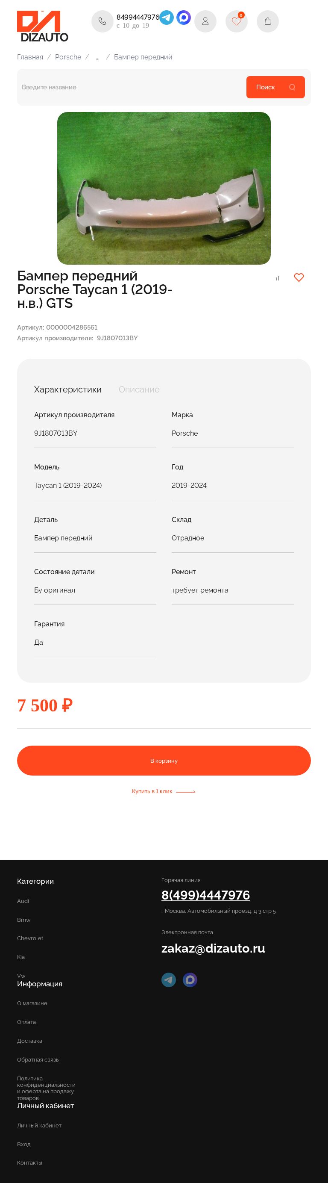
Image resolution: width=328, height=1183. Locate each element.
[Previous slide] (73, 188)
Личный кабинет (39, 1125)
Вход (24, 1144)
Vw (21, 976)
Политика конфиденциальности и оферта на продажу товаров (46, 1088)
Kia (21, 957)
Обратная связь (38, 1059)
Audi (23, 901)
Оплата (26, 1022)
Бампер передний (143, 57)
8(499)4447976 (205, 895)
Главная (30, 57)
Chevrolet (30, 938)
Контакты (29, 1162)
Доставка (29, 1041)
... (98, 57)
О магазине (32, 1003)
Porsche (68, 57)
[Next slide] (254, 188)
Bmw (24, 920)
